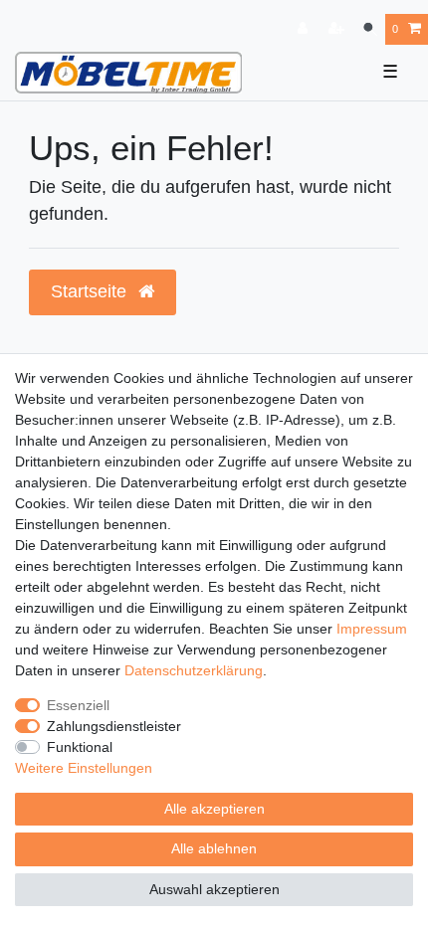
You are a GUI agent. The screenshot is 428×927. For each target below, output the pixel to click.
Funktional (79, 747)
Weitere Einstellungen (83, 768)
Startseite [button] (91, 291)
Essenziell (78, 705)
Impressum (371, 629)
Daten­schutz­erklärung (193, 670)
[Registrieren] (338, 29)
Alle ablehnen (214, 848)
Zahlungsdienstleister (114, 726)
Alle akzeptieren (214, 809)
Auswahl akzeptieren (214, 889)
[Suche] (369, 29)
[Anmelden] (305, 29)
